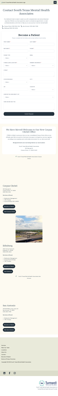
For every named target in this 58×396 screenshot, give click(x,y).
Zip (4, 86)
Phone (32, 48)
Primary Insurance (35, 62)
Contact (3, 354)
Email (31, 55)
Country (32, 86)
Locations (4, 350)
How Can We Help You (9, 101)
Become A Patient (6, 357)
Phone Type (7, 55)
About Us (3, 352)
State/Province (8, 79)
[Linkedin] (4, 373)
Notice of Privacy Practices (8, 359)
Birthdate (7, 48)
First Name (7, 41)
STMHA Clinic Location (10, 62)
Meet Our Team (5, 347)
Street (6, 70)
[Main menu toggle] (55, 2)
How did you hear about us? (11, 94)
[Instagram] (15, 373)
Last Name (33, 41)
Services (3, 345)
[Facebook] (9, 373)
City (31, 79)
